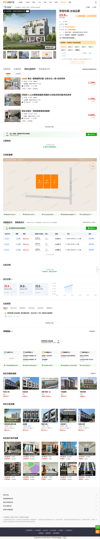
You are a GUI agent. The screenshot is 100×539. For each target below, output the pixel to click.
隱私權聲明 (75, 59)
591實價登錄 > (18, 7)
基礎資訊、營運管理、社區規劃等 (74, 35)
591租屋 (60, 530)
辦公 (50, 2)
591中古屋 (53, 530)
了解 (27, 11)
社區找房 (63, 2)
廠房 (56, 2)
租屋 (33, 2)
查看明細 (91, 238)
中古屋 (27, 2)
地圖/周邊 (92, 331)
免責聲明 (40, 533)
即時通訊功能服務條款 (83, 59)
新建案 (20, 2)
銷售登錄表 (89, 222)
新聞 (70, 2)
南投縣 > (24, 7)
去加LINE (92, 134)
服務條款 (70, 59)
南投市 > (28, 7)
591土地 (45, 530)
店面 (45, 2)
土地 (39, 2)
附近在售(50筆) (49, 127)
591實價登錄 (28, 530)
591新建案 (38, 530)
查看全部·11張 (49, 47)
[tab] (8, 73)
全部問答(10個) (49, 323)
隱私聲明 (59, 537)
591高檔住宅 (68, 530)
